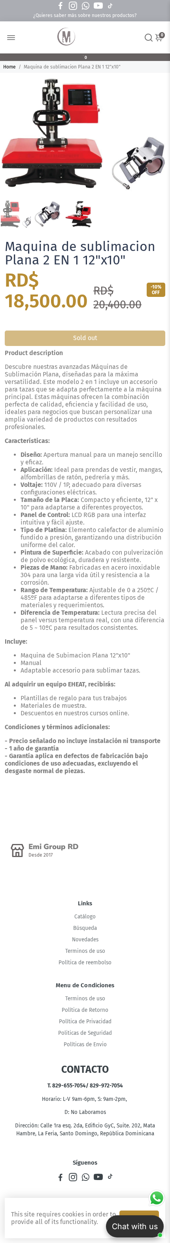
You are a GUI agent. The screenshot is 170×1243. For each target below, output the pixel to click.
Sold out (85, 338)
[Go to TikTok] (110, 6)
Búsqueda (85, 928)
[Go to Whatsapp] (85, 6)
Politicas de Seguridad (85, 1033)
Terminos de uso (85, 951)
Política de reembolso (85, 962)
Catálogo (85, 916)
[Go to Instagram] (73, 6)
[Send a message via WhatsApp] (156, 1198)
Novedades (85, 939)
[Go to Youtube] (98, 6)
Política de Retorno (85, 1010)
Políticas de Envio (85, 1044)
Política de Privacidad (85, 1021)
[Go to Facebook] (60, 6)
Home (9, 67)
